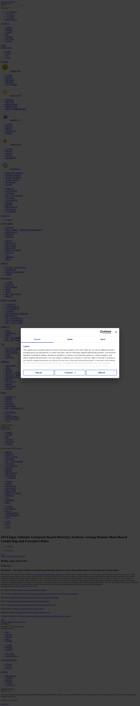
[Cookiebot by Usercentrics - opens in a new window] (101, 332)
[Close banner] (116, 332)
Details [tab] (70, 339)
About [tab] (102, 339)
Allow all (101, 373)
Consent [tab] (37, 339)
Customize (69, 373)
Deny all (39, 373)
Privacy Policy (102, 366)
